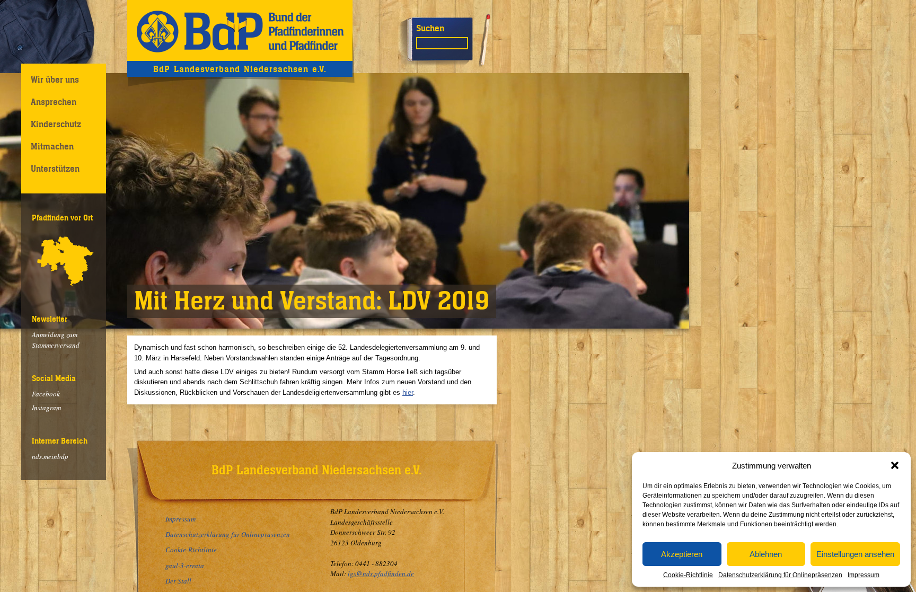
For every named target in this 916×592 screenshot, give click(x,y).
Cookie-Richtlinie (688, 575)
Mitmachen (52, 146)
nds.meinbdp (50, 456)
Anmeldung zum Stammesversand (56, 340)
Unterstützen (55, 168)
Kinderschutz (56, 124)
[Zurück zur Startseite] (240, 30)
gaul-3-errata (184, 565)
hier (407, 392)
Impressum (863, 575)
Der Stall (178, 581)
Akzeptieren (681, 554)
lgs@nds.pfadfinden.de (381, 573)
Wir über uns (55, 79)
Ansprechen (53, 101)
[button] (894, 465)
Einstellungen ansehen (855, 554)
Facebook (46, 394)
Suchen (430, 28)
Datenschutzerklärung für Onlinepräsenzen (780, 575)
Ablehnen (766, 554)
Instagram (46, 407)
